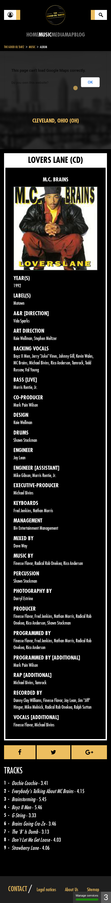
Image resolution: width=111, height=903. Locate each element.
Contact (17, 889)
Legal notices (46, 889)
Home (32, 35)
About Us (71, 889)
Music (45, 35)
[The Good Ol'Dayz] (55, 14)
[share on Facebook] (20, 752)
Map (69, 35)
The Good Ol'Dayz (14, 47)
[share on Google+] (89, 752)
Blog (79, 35)
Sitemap (93, 889)
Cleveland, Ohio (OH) (55, 121)
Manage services (87, 895)
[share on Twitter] (53, 752)
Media (58, 35)
